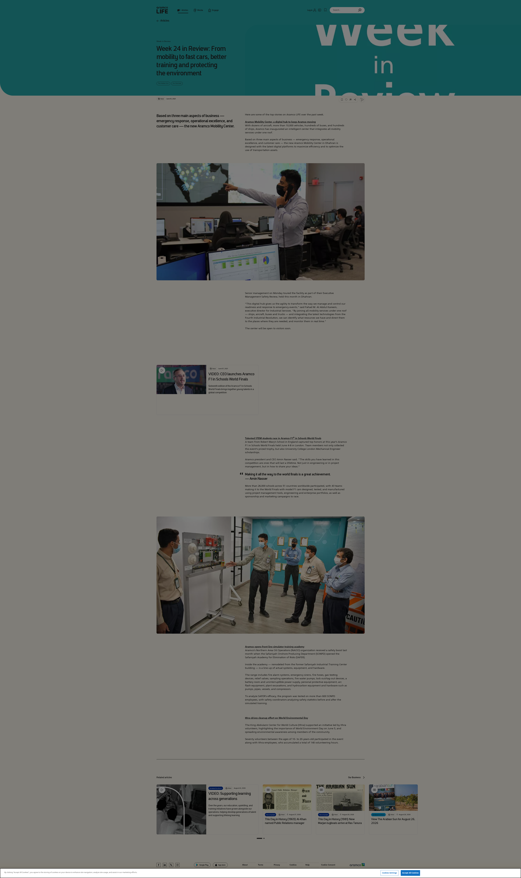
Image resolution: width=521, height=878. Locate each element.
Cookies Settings (389, 873)
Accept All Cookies (410, 873)
